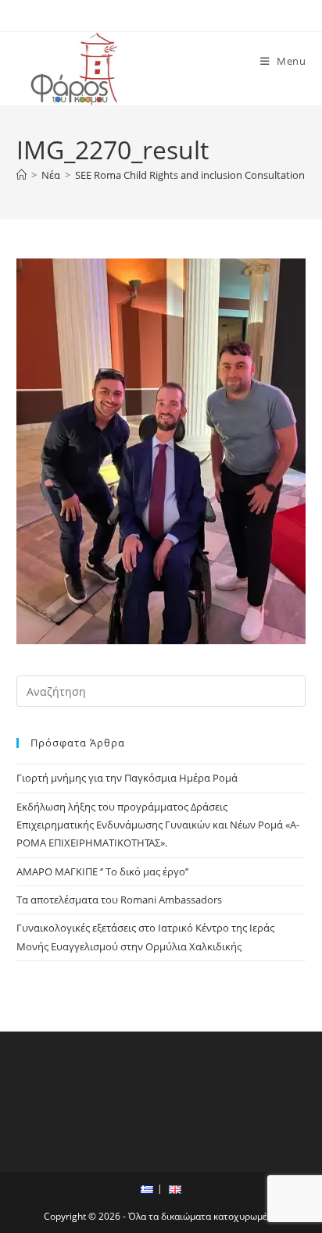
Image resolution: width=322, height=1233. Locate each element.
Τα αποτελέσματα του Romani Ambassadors (119, 900)
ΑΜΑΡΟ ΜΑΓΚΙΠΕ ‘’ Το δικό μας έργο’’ (102, 871)
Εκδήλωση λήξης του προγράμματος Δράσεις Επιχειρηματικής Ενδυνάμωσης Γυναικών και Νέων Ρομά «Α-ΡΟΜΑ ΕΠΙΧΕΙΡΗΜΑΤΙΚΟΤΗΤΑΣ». (157, 825)
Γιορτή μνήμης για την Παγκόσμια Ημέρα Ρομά (127, 778)
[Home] (21, 175)
